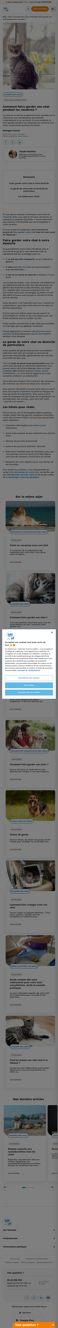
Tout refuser (29, 685)
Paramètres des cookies (29, 678)
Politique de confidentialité (29, 670)
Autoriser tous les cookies (29, 692)
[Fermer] (52, 632)
